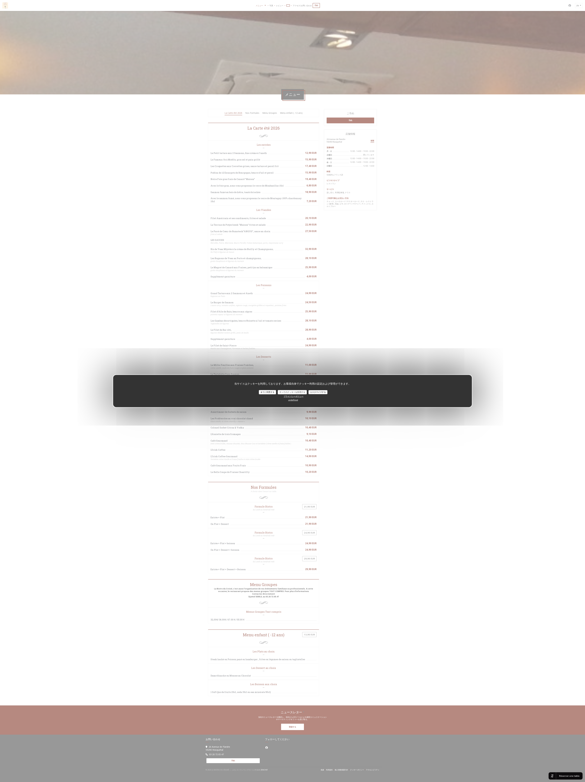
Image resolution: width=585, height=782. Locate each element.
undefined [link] (293, 399)
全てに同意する (267, 392)
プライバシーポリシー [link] (293, 396)
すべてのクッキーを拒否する (292, 392)
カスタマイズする (318, 392)
